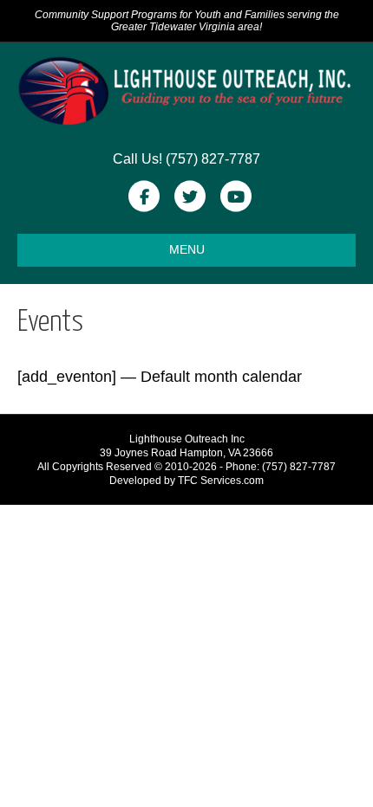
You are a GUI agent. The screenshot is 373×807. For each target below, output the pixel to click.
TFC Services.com (221, 481)
